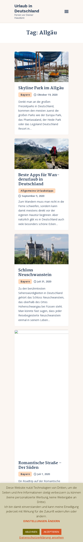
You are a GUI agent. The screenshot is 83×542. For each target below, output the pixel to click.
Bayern (25, 94)
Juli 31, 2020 (44, 281)
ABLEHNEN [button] (31, 532)
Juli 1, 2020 (43, 474)
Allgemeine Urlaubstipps (37, 190)
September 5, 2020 (33, 196)
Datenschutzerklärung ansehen (41, 537)
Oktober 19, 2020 (47, 94)
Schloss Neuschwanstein (35, 272)
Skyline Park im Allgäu (41, 88)
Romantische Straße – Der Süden (40, 465)
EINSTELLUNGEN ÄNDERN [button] (41, 521)
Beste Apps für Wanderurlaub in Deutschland (38, 179)
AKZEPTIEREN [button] (51, 532)
